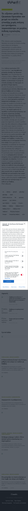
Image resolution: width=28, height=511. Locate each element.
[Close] (24, 224)
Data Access (13, 287)
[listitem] (14, 252)
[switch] (22, 256)
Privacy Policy (22, 287)
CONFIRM (8, 281)
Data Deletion (6, 287)
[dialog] (14, 255)
